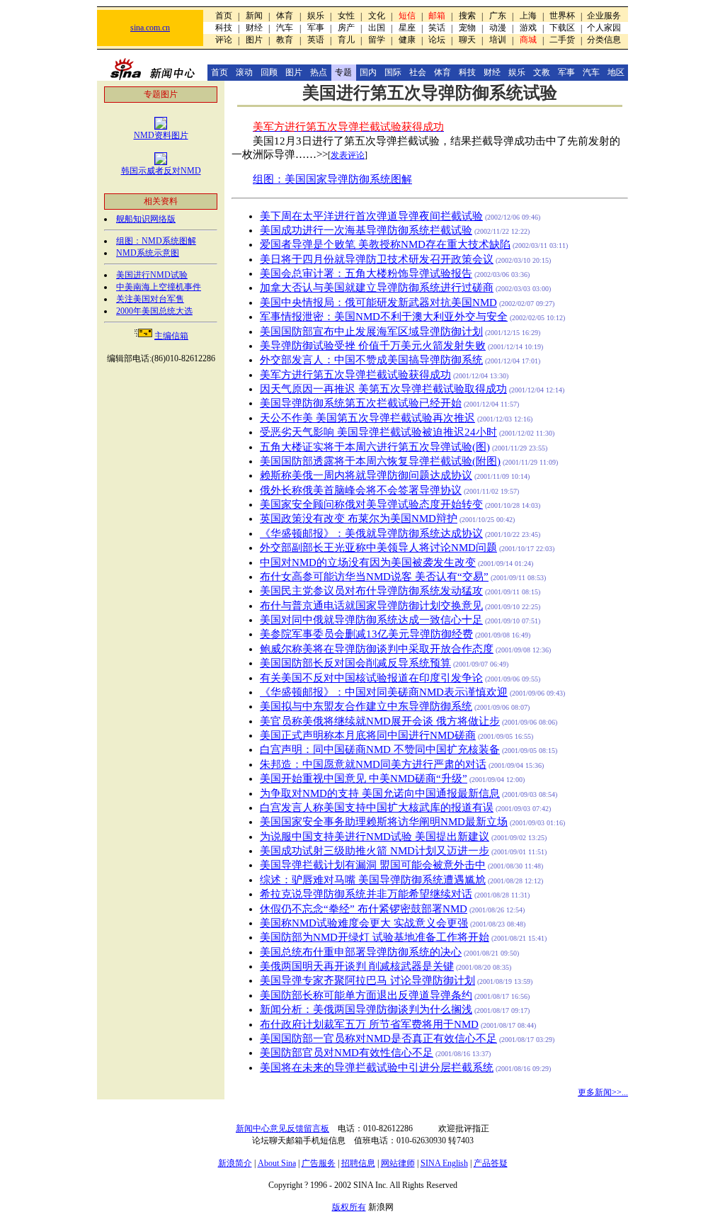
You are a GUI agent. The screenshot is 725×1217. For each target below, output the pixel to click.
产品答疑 (491, 1163)
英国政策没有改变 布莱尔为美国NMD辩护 (358, 518)
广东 (497, 16)
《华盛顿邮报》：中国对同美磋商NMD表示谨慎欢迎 (384, 692)
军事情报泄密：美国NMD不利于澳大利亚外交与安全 (384, 316)
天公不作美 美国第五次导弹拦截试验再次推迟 (367, 418)
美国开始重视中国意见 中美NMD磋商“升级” (363, 778)
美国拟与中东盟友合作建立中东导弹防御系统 (366, 706)
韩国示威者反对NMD (161, 171)
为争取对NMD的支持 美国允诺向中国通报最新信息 (380, 793)
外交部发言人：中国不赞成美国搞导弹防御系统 (371, 360)
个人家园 (604, 28)
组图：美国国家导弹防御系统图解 (332, 179)
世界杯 (562, 16)
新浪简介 (235, 1163)
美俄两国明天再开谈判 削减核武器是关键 (357, 966)
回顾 (269, 72)
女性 (346, 16)
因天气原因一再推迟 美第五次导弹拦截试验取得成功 (383, 389)
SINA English (444, 1163)
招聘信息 (358, 1163)
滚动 (244, 72)
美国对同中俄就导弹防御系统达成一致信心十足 (371, 620)
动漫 (497, 28)
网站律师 (398, 1163)
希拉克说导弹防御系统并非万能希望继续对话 (366, 894)
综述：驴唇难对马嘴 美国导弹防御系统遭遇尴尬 (373, 879)
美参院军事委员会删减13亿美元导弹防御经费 (366, 634)
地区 (615, 72)
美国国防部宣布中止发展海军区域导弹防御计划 (371, 331)
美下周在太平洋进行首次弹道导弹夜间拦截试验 (371, 216)
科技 (223, 28)
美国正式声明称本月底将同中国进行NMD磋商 (368, 735)
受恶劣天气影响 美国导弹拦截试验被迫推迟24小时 (378, 432)
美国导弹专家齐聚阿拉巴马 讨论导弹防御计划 (367, 980)
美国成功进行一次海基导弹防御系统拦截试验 (366, 230)
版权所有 (349, 1207)
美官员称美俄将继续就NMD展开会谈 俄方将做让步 (380, 721)
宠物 (467, 28)
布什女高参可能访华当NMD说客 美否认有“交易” (374, 576)
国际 (392, 72)
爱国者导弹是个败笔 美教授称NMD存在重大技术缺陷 (385, 244)
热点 (318, 72)
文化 (376, 16)
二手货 (562, 40)
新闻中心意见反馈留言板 (282, 1128)
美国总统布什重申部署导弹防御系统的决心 (361, 952)
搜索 (467, 16)
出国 (376, 28)
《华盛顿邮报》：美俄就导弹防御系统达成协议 (371, 533)
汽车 (284, 28)
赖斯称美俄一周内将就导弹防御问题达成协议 (366, 475)
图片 (254, 40)
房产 (346, 28)
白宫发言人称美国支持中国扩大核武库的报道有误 (376, 807)
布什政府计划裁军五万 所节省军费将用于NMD (369, 1024)
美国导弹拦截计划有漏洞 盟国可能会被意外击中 (373, 865)
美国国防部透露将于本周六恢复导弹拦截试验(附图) (380, 461)
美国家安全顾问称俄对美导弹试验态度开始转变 (371, 504)
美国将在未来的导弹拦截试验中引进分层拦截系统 (376, 1067)
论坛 (436, 40)
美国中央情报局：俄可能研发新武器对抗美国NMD (378, 302)
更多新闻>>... (603, 1092)
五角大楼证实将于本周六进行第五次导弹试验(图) (375, 447)
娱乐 (315, 16)
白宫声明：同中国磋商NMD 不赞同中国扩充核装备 (380, 749)
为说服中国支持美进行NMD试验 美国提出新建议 (374, 836)
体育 (284, 16)
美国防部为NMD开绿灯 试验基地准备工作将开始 (374, 937)
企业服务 (604, 16)
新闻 (254, 16)
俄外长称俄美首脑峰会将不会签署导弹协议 (361, 490)
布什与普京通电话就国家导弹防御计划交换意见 (371, 605)
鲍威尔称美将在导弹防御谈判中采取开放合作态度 (376, 649)
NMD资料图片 (161, 135)
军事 (315, 28)
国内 (368, 72)
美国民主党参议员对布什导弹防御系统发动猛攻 (371, 590)
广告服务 (319, 1163)
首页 (223, 16)
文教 (541, 72)
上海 (528, 16)
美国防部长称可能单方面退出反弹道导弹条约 (366, 995)
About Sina (277, 1163)
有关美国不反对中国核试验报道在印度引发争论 (371, 678)
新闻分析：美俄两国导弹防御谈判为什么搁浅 (366, 1009)
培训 (497, 40)
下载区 (562, 28)
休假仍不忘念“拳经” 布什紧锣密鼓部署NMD (363, 909)
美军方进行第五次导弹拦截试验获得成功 (355, 374)
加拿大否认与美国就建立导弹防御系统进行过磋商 (376, 287)
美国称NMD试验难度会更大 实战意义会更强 (364, 923)
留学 (376, 40)
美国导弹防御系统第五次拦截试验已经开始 (361, 403)
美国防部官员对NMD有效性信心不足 (346, 1052)
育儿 (346, 40)
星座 (407, 28)
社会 (417, 72)
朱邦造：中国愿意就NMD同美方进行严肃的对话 (373, 764)
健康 (407, 40)
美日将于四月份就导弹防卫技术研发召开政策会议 (376, 259)
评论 (223, 40)
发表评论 (348, 155)
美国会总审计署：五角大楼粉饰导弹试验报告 (366, 273)
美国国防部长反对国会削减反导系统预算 (355, 663)
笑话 (436, 28)
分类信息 (604, 40)
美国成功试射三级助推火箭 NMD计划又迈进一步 (374, 850)
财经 (254, 28)
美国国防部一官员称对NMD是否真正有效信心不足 (378, 1038)
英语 (315, 40)
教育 (284, 40)
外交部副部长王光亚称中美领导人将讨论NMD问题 (378, 547)
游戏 (528, 28)
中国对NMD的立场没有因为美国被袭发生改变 (368, 562)
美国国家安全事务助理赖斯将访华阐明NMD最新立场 (384, 821)
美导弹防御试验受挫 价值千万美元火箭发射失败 (373, 345)
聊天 (467, 40)
